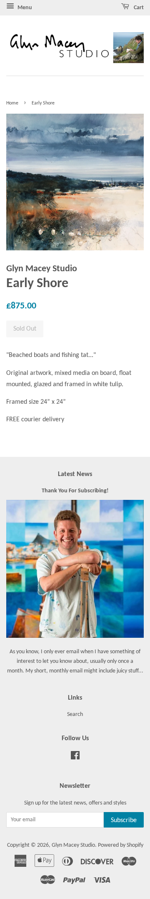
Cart (138, 8)
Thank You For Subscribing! (75, 491)
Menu (24, 8)
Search (75, 714)
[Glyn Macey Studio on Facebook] (75, 757)
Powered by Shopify (120, 845)
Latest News (75, 474)
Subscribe (124, 820)
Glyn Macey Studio (73, 845)
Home (12, 103)
